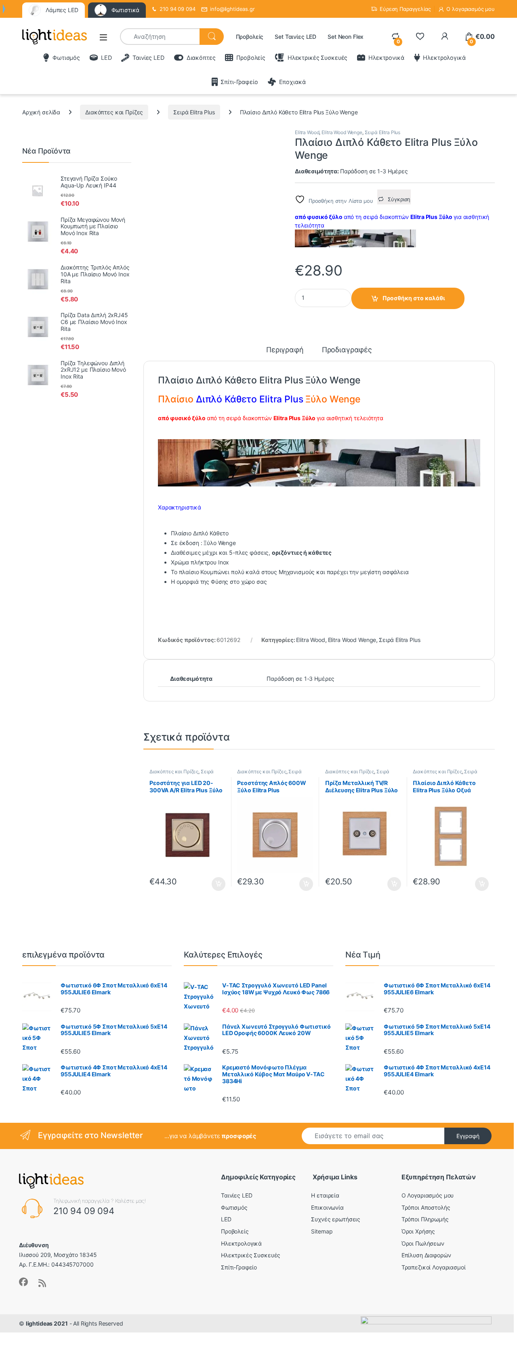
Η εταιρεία (325, 1195)
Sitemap (321, 1231)
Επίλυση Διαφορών (426, 1255)
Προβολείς (250, 36)
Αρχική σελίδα (41, 112)
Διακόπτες (201, 57)
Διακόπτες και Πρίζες (114, 112)
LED (106, 57)
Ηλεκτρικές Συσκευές (317, 57)
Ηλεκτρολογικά (444, 57)
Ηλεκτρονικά (386, 57)
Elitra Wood (307, 132)
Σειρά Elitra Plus (194, 112)
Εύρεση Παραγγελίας (405, 9)
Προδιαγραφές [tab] (347, 350)
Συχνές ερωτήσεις (335, 1219)
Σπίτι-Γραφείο (239, 81)
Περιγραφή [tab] (285, 350)
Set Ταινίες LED (295, 36)
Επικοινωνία (327, 1207)
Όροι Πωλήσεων (422, 1243)
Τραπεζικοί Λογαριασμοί (433, 1267)
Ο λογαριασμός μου (470, 9)
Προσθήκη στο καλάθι (413, 298)
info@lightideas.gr (232, 9)
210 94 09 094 (177, 9)
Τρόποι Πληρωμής (425, 1219)
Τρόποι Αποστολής (425, 1207)
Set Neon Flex (346, 36)
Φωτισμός (66, 57)
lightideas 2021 (47, 1323)
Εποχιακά (292, 81)
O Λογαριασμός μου (427, 1195)
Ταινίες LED (148, 57)
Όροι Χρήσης (418, 1231)
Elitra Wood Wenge (342, 132)
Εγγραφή (467, 1135)
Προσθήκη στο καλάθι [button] (211, 884)
